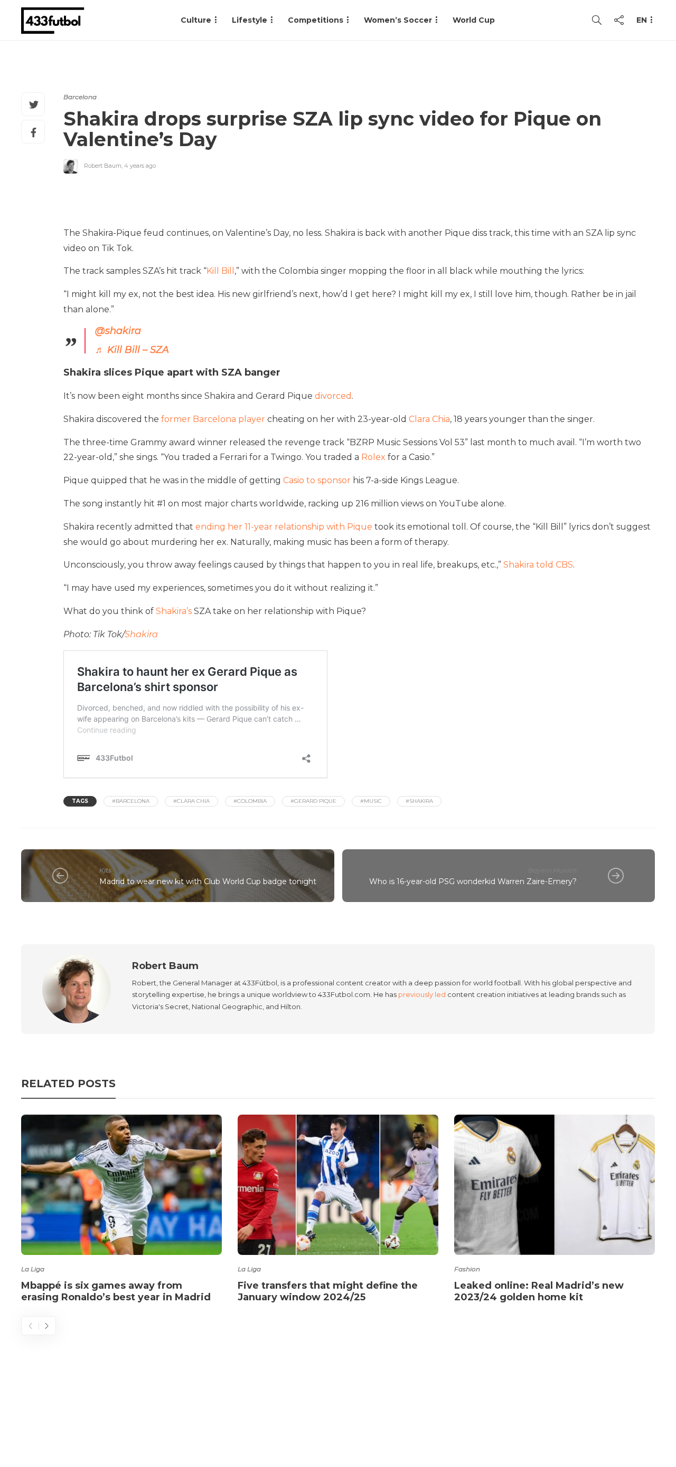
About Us (409, 1417)
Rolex (373, 457)
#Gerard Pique (313, 801)
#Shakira (419, 801)
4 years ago (140, 165)
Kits (105, 870)
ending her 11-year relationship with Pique (283, 527)
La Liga (32, 1269)
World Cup (474, 20)
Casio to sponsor (317, 480)
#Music (371, 801)
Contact (465, 1417)
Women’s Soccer (398, 20)
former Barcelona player (213, 419)
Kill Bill (220, 271)
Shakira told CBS (538, 565)
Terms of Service (537, 1417)
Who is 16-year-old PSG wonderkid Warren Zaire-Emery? (473, 881)
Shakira (141, 634)
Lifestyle (249, 20)
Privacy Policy (621, 1417)
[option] (121, 1210)
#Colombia (250, 801)
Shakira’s (174, 611)
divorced (333, 396)
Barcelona (80, 97)
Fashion (467, 1269)
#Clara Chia (191, 801)
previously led (422, 994)
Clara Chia (429, 419)
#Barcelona (130, 801)
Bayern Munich (552, 870)
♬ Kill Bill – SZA (132, 350)
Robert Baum (102, 165)
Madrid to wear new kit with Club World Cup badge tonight (207, 881)
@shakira (118, 331)
